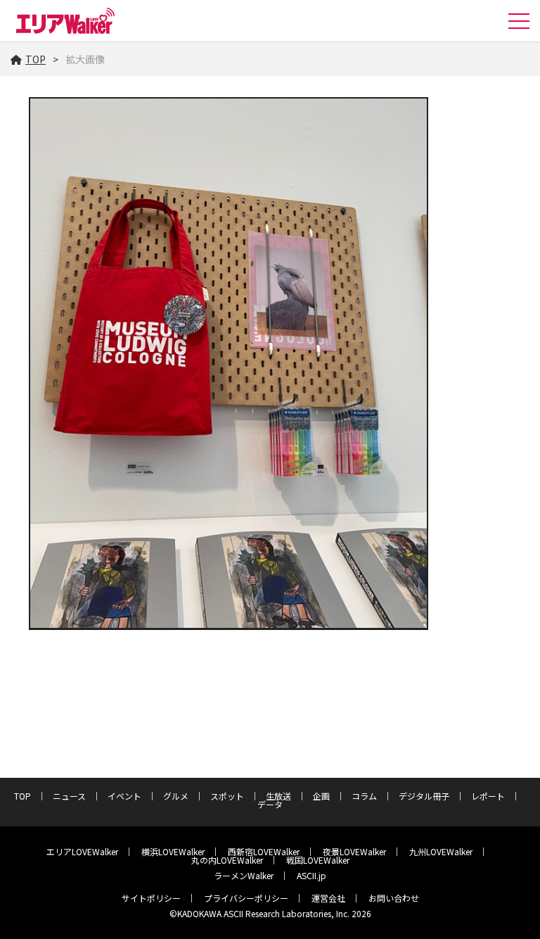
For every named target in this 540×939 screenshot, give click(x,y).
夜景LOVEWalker (354, 851)
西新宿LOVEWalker (264, 851)
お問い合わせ (393, 898)
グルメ (175, 796)
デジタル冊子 (424, 796)
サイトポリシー (151, 898)
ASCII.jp (311, 875)
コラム (364, 796)
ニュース (69, 796)
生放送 (278, 796)
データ (270, 804)
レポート (488, 796)
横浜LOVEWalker (173, 851)
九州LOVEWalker (440, 851)
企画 (321, 796)
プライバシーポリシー (246, 898)
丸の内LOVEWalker (227, 860)
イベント (124, 796)
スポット (227, 796)
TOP (35, 59)
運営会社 (328, 898)
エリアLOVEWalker (82, 851)
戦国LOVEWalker (317, 860)
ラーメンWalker (244, 875)
